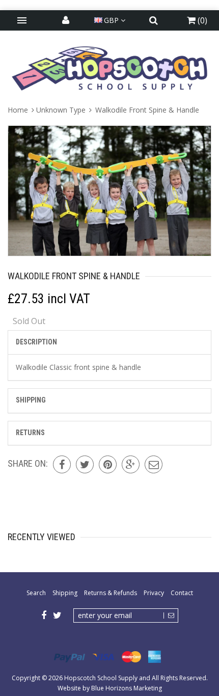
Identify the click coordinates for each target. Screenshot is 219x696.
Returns (30, 433)
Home (19, 110)
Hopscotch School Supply (101, 678)
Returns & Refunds (110, 592)
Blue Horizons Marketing (126, 688)
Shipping (31, 400)
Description (36, 342)
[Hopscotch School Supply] (109, 68)
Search (36, 592)
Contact (182, 592)
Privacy (154, 592)
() (201, 20)
